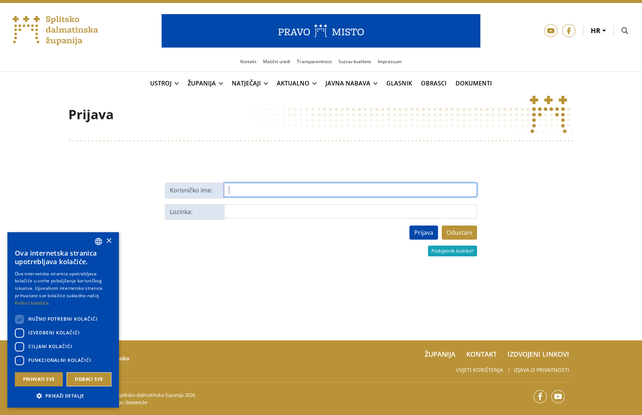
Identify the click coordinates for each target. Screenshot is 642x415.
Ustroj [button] (161, 83)
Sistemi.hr (136, 402)
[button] (63, 395)
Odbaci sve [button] (89, 379)
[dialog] (63, 320)
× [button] (108, 241)
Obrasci (434, 83)
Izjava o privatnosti (541, 369)
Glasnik (399, 83)
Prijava (423, 232)
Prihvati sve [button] (39, 379)
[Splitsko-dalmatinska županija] (55, 31)
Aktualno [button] (293, 83)
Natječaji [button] (246, 83)
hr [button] (596, 30)
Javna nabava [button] (347, 83)
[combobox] (98, 241)
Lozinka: (181, 212)
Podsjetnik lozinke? (452, 250)
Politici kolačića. (32, 303)
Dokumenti (473, 83)
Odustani (459, 232)
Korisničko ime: (191, 190)
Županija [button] (202, 83)
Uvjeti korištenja (479, 369)
